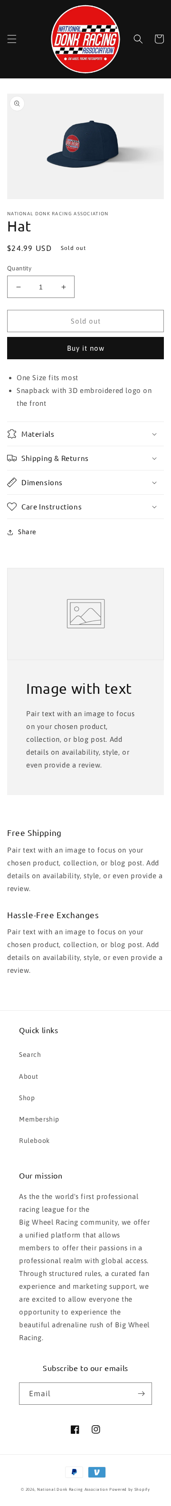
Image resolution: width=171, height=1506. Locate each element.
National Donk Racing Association (72, 1489)
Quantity (19, 268)
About (28, 1076)
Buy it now (85, 348)
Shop (27, 1098)
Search (30, 1054)
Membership (39, 1119)
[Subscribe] (141, 1393)
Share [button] (27, 532)
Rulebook (34, 1140)
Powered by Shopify (129, 1489)
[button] (11, 39)
